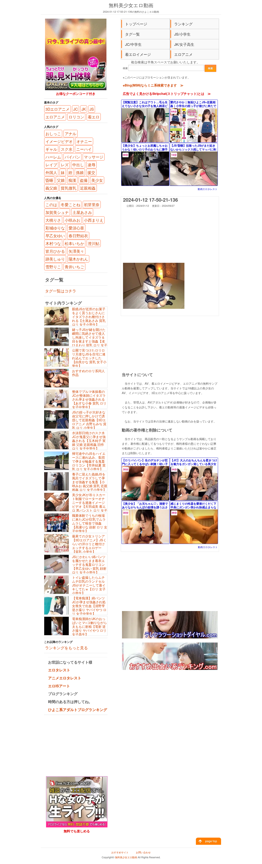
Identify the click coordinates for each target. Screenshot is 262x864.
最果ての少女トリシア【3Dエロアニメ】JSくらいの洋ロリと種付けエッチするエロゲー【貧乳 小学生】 (89, 544)
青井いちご (74, 266)
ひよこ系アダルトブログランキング (77, 709)
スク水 (66, 149)
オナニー (84, 141)
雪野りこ (53, 266)
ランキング (183, 23)
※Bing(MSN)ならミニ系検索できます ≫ (153, 85)
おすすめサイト (120, 852)
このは (51, 204)
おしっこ (53, 133)
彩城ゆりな (55, 227)
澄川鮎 (93, 243)
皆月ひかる (55, 251)
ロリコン (76, 116)
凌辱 (91, 164)
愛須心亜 (76, 227)
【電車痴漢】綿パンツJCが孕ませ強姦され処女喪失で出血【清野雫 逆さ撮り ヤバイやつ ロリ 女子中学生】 (89, 606)
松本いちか (74, 243)
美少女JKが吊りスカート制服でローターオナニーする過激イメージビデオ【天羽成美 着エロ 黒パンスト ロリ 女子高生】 (75, 504)
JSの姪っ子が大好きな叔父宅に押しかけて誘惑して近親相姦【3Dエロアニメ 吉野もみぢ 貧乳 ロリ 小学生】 (89, 420)
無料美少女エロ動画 (131, 5)
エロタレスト (59, 670)
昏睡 (49, 180)
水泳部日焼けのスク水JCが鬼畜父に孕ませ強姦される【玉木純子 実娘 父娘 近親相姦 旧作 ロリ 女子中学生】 (89, 440)
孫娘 (80, 172)
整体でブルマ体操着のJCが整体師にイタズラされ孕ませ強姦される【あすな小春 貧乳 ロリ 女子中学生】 (89, 399)
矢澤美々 (76, 251)
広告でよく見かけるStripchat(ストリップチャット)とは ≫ (167, 93)
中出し (78, 164)
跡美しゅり (55, 259)
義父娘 (51, 188)
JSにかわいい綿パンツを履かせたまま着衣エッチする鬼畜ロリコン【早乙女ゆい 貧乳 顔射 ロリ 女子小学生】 (89, 564)
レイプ (51, 164)
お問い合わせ (143, 852)
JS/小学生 (182, 34)
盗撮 (84, 180)
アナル (70, 133)
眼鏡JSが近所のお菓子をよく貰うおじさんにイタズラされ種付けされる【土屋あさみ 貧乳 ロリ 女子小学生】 (89, 317)
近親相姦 (88, 188)
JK (83, 109)
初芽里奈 (91, 204)
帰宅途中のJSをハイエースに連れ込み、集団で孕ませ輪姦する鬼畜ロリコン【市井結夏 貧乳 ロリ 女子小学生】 (89, 461)
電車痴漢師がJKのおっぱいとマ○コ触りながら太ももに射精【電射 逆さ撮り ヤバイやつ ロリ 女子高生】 (89, 626)
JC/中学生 (133, 44)
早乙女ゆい (55, 235)
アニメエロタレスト (64, 678)
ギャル (51, 149)
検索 (125, 68)
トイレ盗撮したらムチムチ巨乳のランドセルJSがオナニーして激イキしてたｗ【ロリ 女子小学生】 (89, 585)
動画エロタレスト (207, 189)
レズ (65, 164)
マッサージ (93, 157)
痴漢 (72, 180)
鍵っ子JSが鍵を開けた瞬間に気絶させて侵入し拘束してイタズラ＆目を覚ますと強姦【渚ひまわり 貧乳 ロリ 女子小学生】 (75, 339)
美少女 (97, 180)
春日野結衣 (78, 235)
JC (75, 109)
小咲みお (72, 220)
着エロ (93, 116)
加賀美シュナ (57, 212)
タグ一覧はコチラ (60, 290)
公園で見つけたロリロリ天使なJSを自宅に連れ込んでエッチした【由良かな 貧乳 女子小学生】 (89, 358)
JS (91, 109)
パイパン (72, 157)
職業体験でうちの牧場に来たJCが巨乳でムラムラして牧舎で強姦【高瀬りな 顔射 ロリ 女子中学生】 (89, 523)
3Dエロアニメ (57, 109)
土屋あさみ (82, 212)
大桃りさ (53, 220)
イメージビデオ (59, 141)
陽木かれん (78, 259)
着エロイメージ (138, 54)
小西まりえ (93, 220)
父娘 (61, 180)
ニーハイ (84, 149)
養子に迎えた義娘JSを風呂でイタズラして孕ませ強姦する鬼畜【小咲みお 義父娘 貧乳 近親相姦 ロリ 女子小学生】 (89, 482)
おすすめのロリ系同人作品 (88, 373)
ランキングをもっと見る (66, 647)
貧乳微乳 (68, 188)
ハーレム (53, 157)
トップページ (136, 23)
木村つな (53, 243)
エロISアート (59, 686)
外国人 (51, 172)
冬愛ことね (70, 204)
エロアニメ (183, 54)
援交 (91, 172)
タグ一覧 (132, 34)
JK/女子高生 (184, 44)
